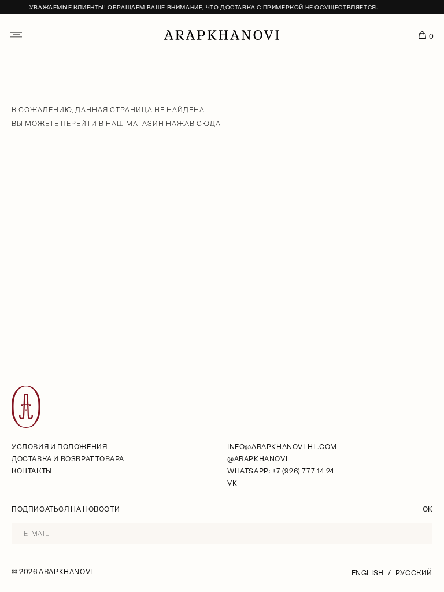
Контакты (32, 471)
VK (232, 483)
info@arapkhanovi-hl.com (282, 447)
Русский (413, 573)
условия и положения (59, 447)
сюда (209, 124)
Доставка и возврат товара (68, 459)
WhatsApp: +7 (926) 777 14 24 (280, 471)
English (368, 573)
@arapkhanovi (257, 459)
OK (427, 509)
